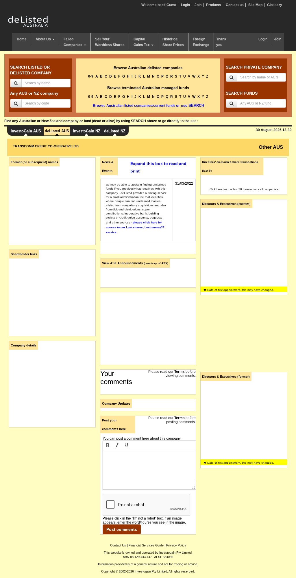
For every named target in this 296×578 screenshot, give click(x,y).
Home (22, 39)
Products (213, 5)
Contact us (235, 5)
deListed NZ (114, 131)
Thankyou (221, 42)
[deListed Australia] (28, 21)
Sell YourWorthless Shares (110, 42)
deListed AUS (57, 131)
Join (198, 5)
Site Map (255, 5)
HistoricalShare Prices (173, 42)
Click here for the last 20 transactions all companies (244, 189)
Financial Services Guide (146, 545)
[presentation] (108, 446)
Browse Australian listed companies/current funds (134, 106)
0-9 (90, 76)
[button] (107, 445)
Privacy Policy (176, 545)
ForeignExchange (201, 42)
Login (185, 5)
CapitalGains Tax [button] (142, 42)
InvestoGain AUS (26, 131)
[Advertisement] (52, 468)
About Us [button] (44, 39)
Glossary (274, 5)
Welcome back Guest (158, 5)
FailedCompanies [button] (73, 42)
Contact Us (118, 545)
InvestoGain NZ (86, 131)
